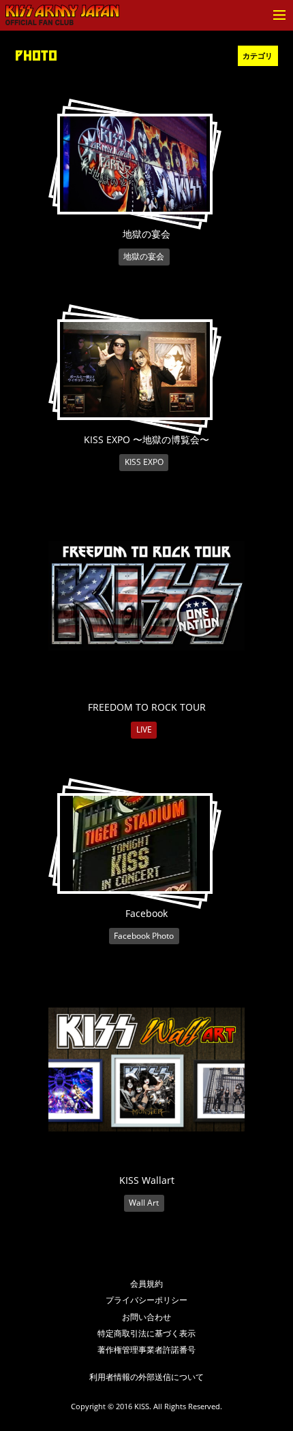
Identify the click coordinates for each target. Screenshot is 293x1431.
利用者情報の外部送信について (146, 1377)
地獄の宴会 (146, 233)
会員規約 (146, 1283)
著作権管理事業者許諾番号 (146, 1349)
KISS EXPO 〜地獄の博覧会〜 (146, 439)
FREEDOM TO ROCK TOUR (147, 707)
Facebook (146, 913)
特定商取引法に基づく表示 (146, 1333)
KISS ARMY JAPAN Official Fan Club (62, 15)
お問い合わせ (146, 1317)
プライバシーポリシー (146, 1300)
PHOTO (36, 56)
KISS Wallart (146, 1180)
